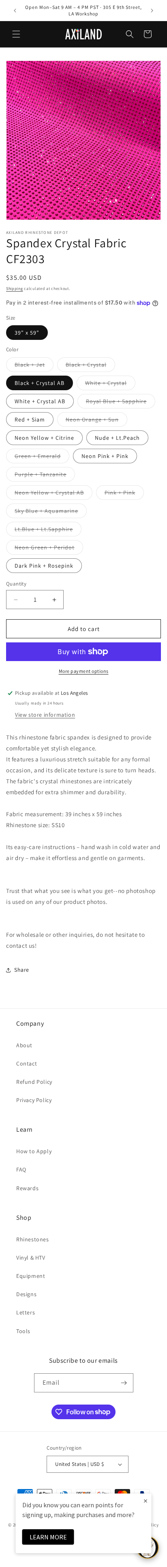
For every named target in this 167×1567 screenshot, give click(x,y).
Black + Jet (34, 366)
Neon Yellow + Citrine (44, 437)
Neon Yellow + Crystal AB (53, 494)
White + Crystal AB (40, 401)
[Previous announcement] (15, 10)
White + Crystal (110, 384)
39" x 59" (27, 332)
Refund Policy (34, 1081)
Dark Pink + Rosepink (44, 565)
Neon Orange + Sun (96, 421)
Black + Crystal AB (39, 383)
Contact (26, 1063)
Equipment (30, 1276)
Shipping (14, 288)
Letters (25, 1312)
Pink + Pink (124, 494)
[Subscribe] (124, 1382)
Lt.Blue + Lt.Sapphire (48, 530)
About (24, 1045)
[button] (16, 34)
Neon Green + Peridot (49, 549)
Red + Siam (30, 419)
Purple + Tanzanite (45, 476)
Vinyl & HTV (30, 1257)
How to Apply (33, 1151)
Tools (23, 1331)
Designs (26, 1294)
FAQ (21, 1169)
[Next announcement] (152, 10)
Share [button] (21, 969)
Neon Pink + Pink (104, 456)
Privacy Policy (33, 1100)
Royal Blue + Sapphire (120, 403)
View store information (45, 714)
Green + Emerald (42, 457)
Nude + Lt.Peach (117, 437)
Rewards (27, 1188)
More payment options (84, 671)
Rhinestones (32, 1239)
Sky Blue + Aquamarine (51, 512)
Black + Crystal (90, 366)
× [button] (145, 1501)
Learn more (48, 1537)
